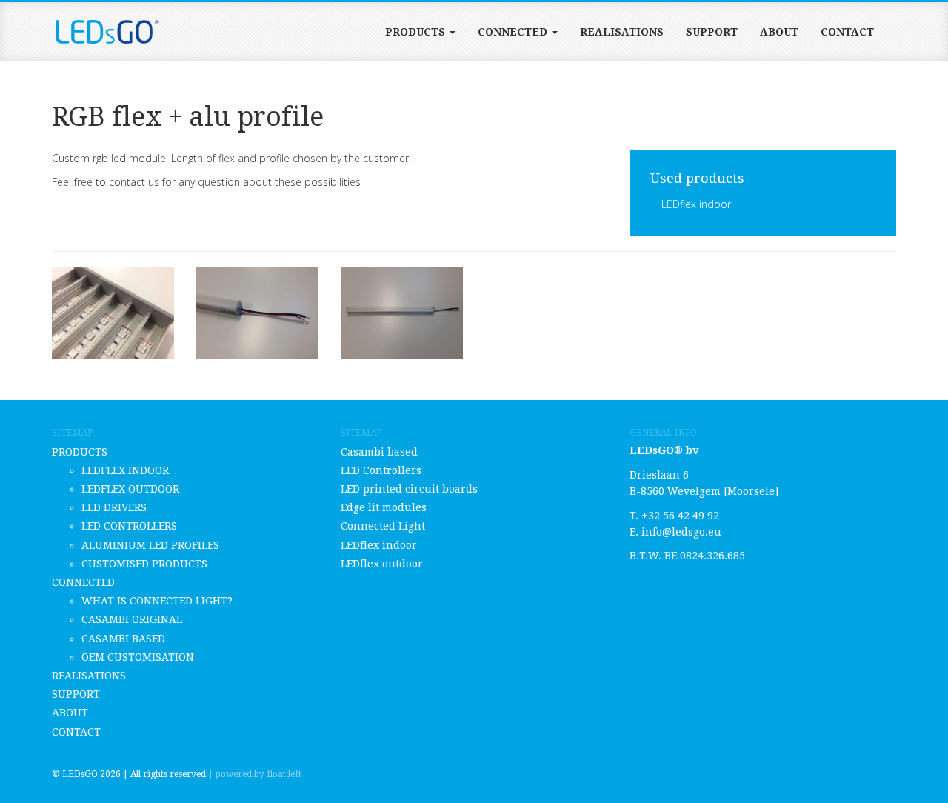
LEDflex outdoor (130, 489)
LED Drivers (114, 507)
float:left (284, 774)
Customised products (144, 564)
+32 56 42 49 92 (680, 516)
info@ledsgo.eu (681, 532)
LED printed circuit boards (409, 489)
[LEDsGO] (107, 31)
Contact (847, 32)
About (779, 32)
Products (416, 32)
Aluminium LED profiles (150, 545)
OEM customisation (137, 657)
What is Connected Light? (157, 601)
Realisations (622, 32)
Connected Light (383, 526)
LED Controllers (129, 526)
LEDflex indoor (696, 204)
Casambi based (123, 638)
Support (712, 32)
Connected (514, 32)
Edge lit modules (384, 507)
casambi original (131, 619)
